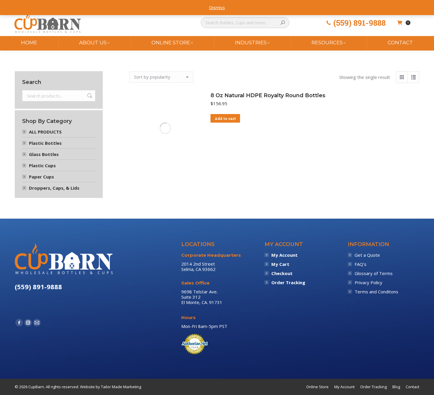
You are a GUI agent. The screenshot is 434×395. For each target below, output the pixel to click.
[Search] (282, 22)
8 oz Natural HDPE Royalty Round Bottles (268, 95)
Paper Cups (41, 176)
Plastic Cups (42, 165)
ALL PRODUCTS (45, 131)
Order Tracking (288, 282)
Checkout (282, 273)
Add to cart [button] (225, 118)
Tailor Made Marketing (121, 386)
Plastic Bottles (45, 143)
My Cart (280, 264)
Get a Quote (367, 255)
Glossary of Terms (374, 273)
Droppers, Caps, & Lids (54, 188)
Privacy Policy (368, 282)
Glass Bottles (44, 154)
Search (89, 95)
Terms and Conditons (376, 291)
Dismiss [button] (217, 7)
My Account (284, 255)
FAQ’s (360, 264)
